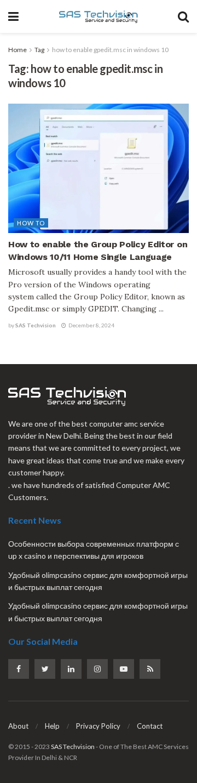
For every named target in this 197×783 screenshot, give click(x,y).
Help (52, 726)
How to (31, 222)
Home (17, 50)
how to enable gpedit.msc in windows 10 (110, 50)
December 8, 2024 (90, 325)
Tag (39, 50)
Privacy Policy (98, 726)
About (18, 726)
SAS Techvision (35, 325)
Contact (150, 726)
